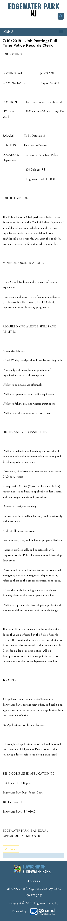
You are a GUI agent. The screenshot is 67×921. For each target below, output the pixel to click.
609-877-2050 (33, 896)
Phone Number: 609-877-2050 (18, 22)
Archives (11, 849)
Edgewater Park (33, 9)
